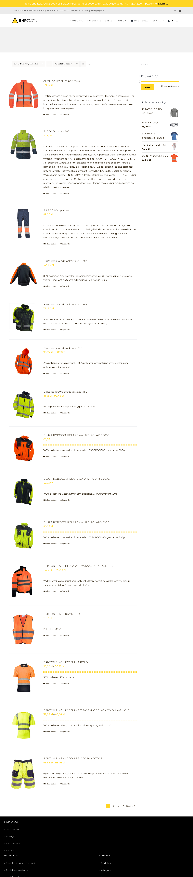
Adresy (10, 836)
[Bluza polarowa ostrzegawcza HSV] (23, 405)
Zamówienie (13, 843)
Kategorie (105, 870)
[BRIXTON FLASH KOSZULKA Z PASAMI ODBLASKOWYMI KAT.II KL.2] (23, 726)
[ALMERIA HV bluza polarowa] (23, 94)
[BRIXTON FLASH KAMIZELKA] (23, 629)
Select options (51, 114)
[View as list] (89, 64)
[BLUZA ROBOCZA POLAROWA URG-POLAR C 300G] (23, 492)
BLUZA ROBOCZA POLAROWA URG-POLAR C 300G (76, 478)
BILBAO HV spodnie (56, 210)
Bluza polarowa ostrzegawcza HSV (65, 391)
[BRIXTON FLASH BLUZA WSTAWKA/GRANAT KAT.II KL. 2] (23, 581)
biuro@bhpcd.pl (97, 11)
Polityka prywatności (17, 870)
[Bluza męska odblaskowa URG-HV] (23, 361)
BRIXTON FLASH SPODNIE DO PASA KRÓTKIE (72, 758)
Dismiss (163, 3)
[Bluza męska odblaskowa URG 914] (23, 274)
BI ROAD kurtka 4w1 (56, 131)
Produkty (105, 863)
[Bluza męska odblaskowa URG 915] (23, 317)
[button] (177, 20)
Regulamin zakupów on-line (22, 863)
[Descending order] (49, 64)
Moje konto (12, 829)
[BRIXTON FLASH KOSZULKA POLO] (23, 678)
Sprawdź (66, 114)
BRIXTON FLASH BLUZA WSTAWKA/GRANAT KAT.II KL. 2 (79, 566)
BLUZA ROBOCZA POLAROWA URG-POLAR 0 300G (76, 435)
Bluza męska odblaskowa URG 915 (65, 304)
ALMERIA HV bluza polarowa (61, 81)
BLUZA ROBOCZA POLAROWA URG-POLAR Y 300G (76, 522)
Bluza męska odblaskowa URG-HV (65, 348)
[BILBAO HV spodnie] (23, 223)
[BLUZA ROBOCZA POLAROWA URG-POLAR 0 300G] (23, 448)
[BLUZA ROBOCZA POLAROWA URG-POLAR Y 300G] (23, 535)
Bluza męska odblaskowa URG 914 (65, 261)
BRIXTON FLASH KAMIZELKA (62, 614)
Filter (147, 87)
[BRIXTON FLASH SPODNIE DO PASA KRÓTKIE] (23, 774)
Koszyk (10, 850)
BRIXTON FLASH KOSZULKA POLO (65, 662)
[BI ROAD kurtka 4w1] (23, 144)
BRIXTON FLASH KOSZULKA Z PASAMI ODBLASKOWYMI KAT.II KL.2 (86, 710)
